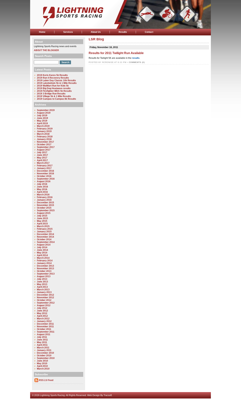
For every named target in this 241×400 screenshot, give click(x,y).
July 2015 (42, 215)
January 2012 (44, 321)
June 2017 (42, 155)
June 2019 (42, 118)
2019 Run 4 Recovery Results (53, 77)
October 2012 (44, 300)
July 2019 (42, 115)
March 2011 (43, 347)
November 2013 (45, 268)
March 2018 (43, 134)
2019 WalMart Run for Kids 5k (53, 85)
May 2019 (42, 120)
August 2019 (43, 113)
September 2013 (46, 273)
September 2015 (46, 210)
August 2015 (43, 213)
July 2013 (42, 279)
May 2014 (42, 252)
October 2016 (44, 176)
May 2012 (42, 313)
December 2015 (45, 202)
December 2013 (45, 266)
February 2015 (45, 229)
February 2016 (45, 197)
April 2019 (42, 123)
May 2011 (42, 342)
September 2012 (46, 302)
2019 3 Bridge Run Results (51, 93)
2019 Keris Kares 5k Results (52, 75)
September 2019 (46, 110)
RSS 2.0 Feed (46, 380)
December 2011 (45, 324)
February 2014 (45, 260)
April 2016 (42, 192)
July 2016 (42, 184)
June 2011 (42, 339)
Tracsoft (108, 395)
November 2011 (45, 326)
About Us (96, 32)
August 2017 (43, 149)
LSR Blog (96, 39)
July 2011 (42, 337)
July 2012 (42, 308)
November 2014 (45, 237)
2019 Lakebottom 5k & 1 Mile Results (57, 83)
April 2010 (42, 366)
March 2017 (43, 163)
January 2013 (44, 292)
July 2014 (42, 247)
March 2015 (43, 226)
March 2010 (43, 368)
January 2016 (44, 200)
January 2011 (44, 350)
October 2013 (44, 271)
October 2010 (44, 355)
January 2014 (44, 263)
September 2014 (46, 242)
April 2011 (42, 345)
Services (68, 32)
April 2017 (42, 160)
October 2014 (44, 239)
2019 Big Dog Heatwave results (54, 88)
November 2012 (45, 297)
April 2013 (42, 287)
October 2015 (44, 208)
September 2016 (46, 178)
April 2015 (42, 223)
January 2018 (44, 139)
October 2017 (44, 144)
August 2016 (43, 181)
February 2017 (45, 165)
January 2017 (44, 168)
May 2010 (42, 363)
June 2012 (42, 310)
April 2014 (42, 255)
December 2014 (45, 234)
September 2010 (46, 358)
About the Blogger (46, 50)
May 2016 (42, 189)
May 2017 (42, 157)
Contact (149, 32)
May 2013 (42, 284)
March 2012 (43, 318)
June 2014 (42, 250)
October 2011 (44, 329)
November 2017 (45, 142)
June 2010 (42, 360)
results (136, 58)
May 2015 (42, 221)
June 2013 (42, 281)
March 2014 (43, 258)
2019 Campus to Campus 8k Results (56, 99)
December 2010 (45, 353)
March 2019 (43, 126)
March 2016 (43, 194)
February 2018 (45, 136)
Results (123, 32)
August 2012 (43, 305)
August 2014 (43, 244)
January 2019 (44, 131)
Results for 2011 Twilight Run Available (116, 53)
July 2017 (42, 152)
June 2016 (42, 186)
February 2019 (45, 128)
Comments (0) (137, 62)
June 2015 (42, 218)
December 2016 (45, 171)
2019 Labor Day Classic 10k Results (56, 80)
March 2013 (43, 289)
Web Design (93, 395)
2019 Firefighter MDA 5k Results (54, 91)
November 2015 (45, 205)
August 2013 (43, 276)
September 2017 (46, 147)
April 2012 (42, 316)
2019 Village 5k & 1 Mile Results (54, 96)
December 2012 (45, 295)
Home (42, 32)
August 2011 (43, 334)
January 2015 (44, 231)
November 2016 (45, 173)
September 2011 (45, 331)
